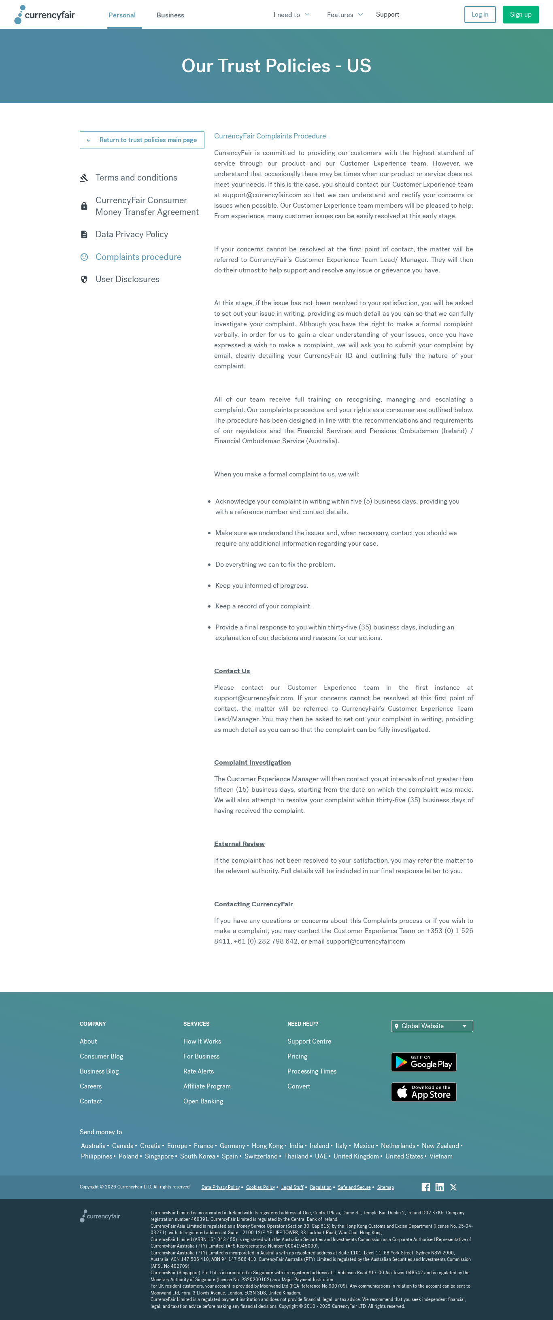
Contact (91, 1101)
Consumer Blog (101, 1056)
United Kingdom (356, 1156)
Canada (123, 1145)
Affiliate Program (207, 1086)
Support (387, 14)
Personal (122, 15)
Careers (91, 1086)
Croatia (150, 1145)
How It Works (202, 1041)
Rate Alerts (198, 1071)
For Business (201, 1056)
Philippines (96, 1156)
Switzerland (261, 1156)
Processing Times (311, 1071)
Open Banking (203, 1101)
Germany (232, 1145)
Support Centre (309, 1041)
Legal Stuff (292, 1187)
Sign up (521, 14)
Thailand (296, 1156)
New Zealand (440, 1145)
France (203, 1145)
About (88, 1041)
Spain (230, 1156)
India (296, 1145)
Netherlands (398, 1145)
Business (170, 15)
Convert (298, 1086)
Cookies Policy (260, 1187)
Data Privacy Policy (221, 1187)
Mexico (364, 1145)
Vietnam (441, 1156)
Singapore (159, 1156)
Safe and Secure (354, 1187)
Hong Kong (267, 1145)
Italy (341, 1145)
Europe (177, 1145)
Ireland (319, 1145)
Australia (93, 1145)
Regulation (321, 1187)
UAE (321, 1156)
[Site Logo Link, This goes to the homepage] (58, 14)
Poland (128, 1156)
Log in (480, 14)
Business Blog (99, 1071)
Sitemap (385, 1187)
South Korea (197, 1156)
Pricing (297, 1056)
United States (404, 1156)
